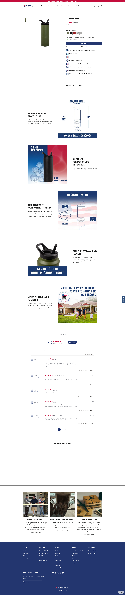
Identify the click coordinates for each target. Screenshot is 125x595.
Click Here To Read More (35, 532)
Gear (56, 555)
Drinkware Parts (59, 558)
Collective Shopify (92, 551)
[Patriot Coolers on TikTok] (60, 572)
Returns (40, 558)
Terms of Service (43, 560)
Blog (24, 555)
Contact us (25, 558)
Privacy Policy (42, 563)
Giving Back (51, 6)
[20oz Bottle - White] (28, 474)
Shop (42, 6)
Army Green (67, 33)
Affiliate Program (92, 553)
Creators (70, 6)
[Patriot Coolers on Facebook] (50, 572)
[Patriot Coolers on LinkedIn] (63, 572)
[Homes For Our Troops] (35, 504)
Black (71, 33)
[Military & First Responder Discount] (62, 504)
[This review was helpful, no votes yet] (90, 370)
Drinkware (57, 553)
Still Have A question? (74, 80)
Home (24, 13)
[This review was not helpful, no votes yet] (92, 370)
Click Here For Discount (62, 530)
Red (74, 33)
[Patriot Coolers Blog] (89, 504)
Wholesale (57, 565)
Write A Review (72, 342)
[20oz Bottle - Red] (26, 474)
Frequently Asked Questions (45, 551)
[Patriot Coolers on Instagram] (58, 572)
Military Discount (61, 6)
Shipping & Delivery (43, 553)
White (77, 33)
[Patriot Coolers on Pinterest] (55, 572)
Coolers (57, 551)
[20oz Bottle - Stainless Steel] (30, 474)
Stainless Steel (81, 33)
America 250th (58, 568)
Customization (80, 6)
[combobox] (36, 351)
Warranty (41, 555)
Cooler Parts (58, 560)
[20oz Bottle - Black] (25, 474)
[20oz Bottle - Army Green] (23, 474)
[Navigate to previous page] (56, 429)
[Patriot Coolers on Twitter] (53, 572)
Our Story (25, 551)
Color (71, 30)
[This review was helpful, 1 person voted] (90, 385)
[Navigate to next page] (69, 429)
